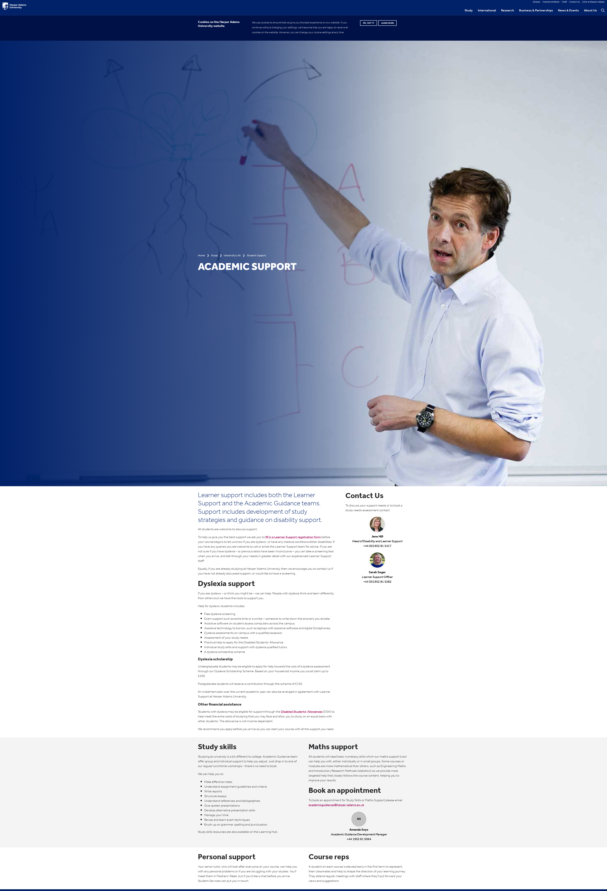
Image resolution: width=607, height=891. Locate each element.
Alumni (536, 1)
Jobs (593, 1)
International (487, 11)
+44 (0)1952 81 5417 (377, 541)
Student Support (256, 255)
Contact (574, 1)
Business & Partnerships (536, 11)
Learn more (387, 23)
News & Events (568, 11)
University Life (232, 255)
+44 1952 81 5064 (359, 829)
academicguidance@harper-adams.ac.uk (336, 805)
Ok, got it (368, 23)
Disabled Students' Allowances (301, 712)
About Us (590, 11)
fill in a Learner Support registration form (293, 537)
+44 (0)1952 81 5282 (377, 576)
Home (201, 255)
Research (507, 11)
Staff (564, 1)
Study (469, 11)
